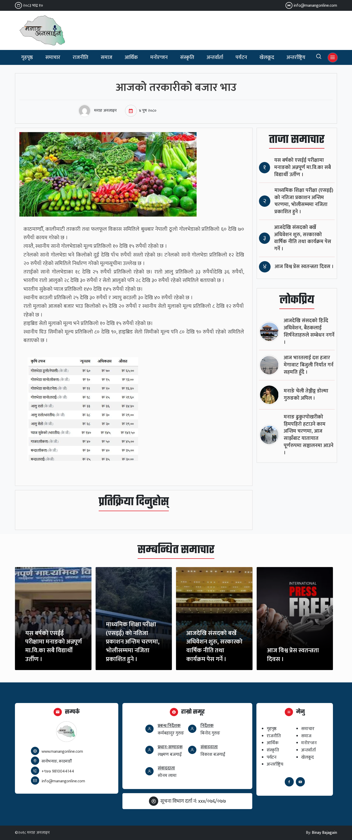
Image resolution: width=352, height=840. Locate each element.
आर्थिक (131, 57)
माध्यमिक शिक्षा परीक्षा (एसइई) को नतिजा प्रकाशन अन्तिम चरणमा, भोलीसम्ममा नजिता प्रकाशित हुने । (303, 201)
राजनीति (80, 57)
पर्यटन (241, 57)
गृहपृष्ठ (27, 57)
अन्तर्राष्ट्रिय (296, 57)
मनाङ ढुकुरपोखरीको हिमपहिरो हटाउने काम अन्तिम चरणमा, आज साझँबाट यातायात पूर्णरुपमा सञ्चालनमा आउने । (308, 435)
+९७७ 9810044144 (57, 771)
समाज (106, 57)
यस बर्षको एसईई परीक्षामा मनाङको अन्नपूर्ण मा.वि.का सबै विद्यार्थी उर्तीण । (302, 167)
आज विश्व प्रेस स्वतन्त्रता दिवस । (304, 266)
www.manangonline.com (62, 751)
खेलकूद (266, 57)
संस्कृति (187, 57)
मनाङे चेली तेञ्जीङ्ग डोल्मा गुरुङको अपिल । (306, 394)
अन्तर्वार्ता (215, 57)
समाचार (52, 57)
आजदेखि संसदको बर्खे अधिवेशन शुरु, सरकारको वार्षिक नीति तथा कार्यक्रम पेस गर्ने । (302, 238)
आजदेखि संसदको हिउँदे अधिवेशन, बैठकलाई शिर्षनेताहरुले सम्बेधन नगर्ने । (309, 331)
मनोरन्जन (159, 57)
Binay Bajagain (324, 832)
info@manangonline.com (315, 5)
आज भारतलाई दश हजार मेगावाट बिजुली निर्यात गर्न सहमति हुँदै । (308, 365)
